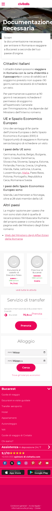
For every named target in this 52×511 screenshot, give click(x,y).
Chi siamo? (7, 441)
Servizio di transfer (26, 299)
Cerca (26, 367)
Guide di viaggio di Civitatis (17, 435)
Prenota (37, 313)
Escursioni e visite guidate (16, 400)
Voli (3, 429)
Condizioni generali (18, 506)
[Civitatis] (26, 495)
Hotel (5, 412)
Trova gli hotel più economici (26, 375)
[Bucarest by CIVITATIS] (24, 4)
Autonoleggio (9, 423)
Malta (25, 172)
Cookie (37, 508)
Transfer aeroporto (12, 406)
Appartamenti (9, 417)
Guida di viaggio (11, 394)
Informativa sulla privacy (22, 508)
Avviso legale (34, 506)
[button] (3, 4)
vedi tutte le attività (26, 290)
